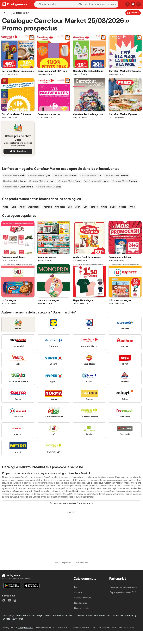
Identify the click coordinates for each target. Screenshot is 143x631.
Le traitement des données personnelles (116, 627)
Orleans (48, 186)
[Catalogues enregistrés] (127, 4)
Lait (85, 206)
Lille (90, 175)
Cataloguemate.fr (25, 627)
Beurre (94, 206)
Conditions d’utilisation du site (83, 627)
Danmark (80, 615)
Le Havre (42, 181)
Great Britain (98, 615)
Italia (108, 615)
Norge (134, 615)
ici (76, 491)
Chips (104, 206)
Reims (14, 181)
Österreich (21, 615)
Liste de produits (81, 608)
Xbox (22, 206)
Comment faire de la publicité (123, 587)
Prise (132, 206)
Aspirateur (33, 206)
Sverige (6, 618)
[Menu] (138, 4)
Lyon (39, 175)
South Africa (17, 618)
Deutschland (68, 615)
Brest (69, 181)
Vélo (14, 206)
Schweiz (57, 615)
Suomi (88, 615)
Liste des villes (80, 603)
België (39, 615)
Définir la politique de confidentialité (51, 627)
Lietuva (115, 615)
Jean (77, 206)
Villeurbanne (18, 186)
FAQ (76, 587)
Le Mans (96, 181)
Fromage (47, 206)
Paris (14, 175)
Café (5, 206)
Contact (78, 592)
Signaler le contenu (83, 597)
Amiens (124, 181)
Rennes (116, 175)
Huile (112, 206)
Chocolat (60, 206)
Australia (31, 615)
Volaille (122, 206)
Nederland (125, 615)
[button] (133, 4)
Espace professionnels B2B (123, 592)
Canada (47, 615)
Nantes (65, 175)
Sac (70, 206)
